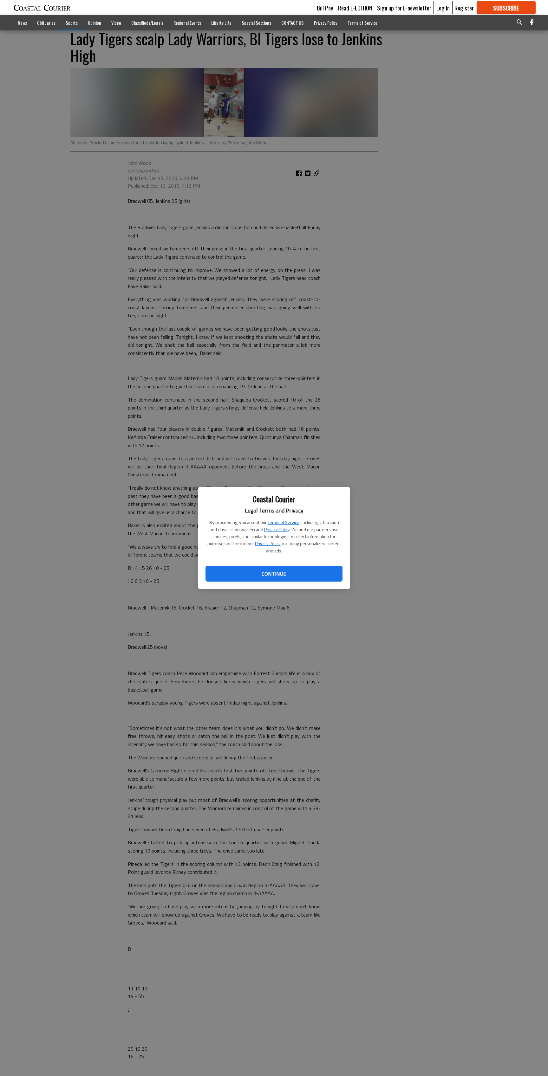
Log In (443, 7)
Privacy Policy (277, 529)
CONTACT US (292, 22)
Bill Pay (325, 7)
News (22, 22)
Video (116, 22)
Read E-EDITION (355, 7)
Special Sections (256, 22)
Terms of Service (283, 522)
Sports (72, 22)
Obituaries (46, 22)
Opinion (94, 22)
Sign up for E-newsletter (404, 7)
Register (464, 7)
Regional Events (187, 22)
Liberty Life (221, 22)
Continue (274, 573)
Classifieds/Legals (147, 22)
